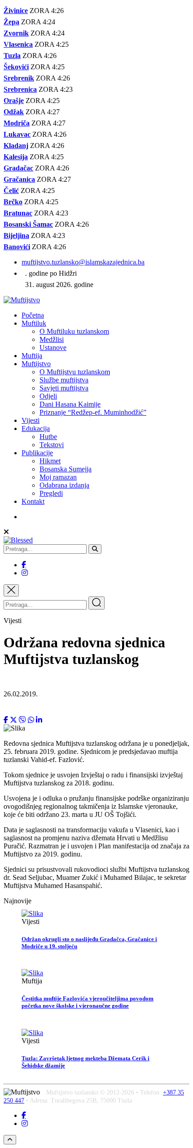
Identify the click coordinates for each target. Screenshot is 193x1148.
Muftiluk (34, 323)
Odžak (14, 112)
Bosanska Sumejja (65, 469)
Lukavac (17, 134)
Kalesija (16, 157)
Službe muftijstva (63, 380)
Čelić (11, 190)
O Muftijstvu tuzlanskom (74, 372)
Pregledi (51, 493)
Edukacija (36, 428)
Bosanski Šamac (28, 224)
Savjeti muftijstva (63, 388)
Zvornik (16, 33)
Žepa (11, 22)
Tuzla (12, 55)
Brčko (13, 202)
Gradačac (18, 168)
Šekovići (16, 67)
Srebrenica (20, 89)
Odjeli (48, 396)
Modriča (17, 123)
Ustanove (52, 347)
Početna (33, 315)
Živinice (16, 10)
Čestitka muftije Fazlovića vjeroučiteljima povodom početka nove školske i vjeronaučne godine (88, 1002)
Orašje (14, 100)
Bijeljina (16, 235)
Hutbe (48, 436)
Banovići (17, 247)
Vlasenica (18, 44)
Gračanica (19, 179)
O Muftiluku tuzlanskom (74, 331)
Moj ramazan (58, 477)
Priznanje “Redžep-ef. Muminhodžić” (92, 412)
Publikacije (37, 453)
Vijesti (30, 420)
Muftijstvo (36, 364)
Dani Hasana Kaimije (70, 404)
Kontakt (33, 501)
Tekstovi (51, 444)
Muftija (32, 355)
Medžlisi (51, 339)
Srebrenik (19, 78)
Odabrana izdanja (64, 485)
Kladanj (16, 145)
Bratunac (18, 213)
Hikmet (50, 461)
